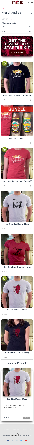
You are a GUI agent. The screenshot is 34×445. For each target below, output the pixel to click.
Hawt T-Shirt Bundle (17, 138)
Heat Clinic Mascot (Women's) (17, 353)
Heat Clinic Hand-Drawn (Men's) (17, 224)
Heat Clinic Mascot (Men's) (17, 310)
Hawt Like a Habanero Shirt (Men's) (17, 95)
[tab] (17, 26)
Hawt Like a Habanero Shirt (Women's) (17, 181)
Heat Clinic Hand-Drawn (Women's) (17, 267)
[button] (16, 26)
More (26, 417)
